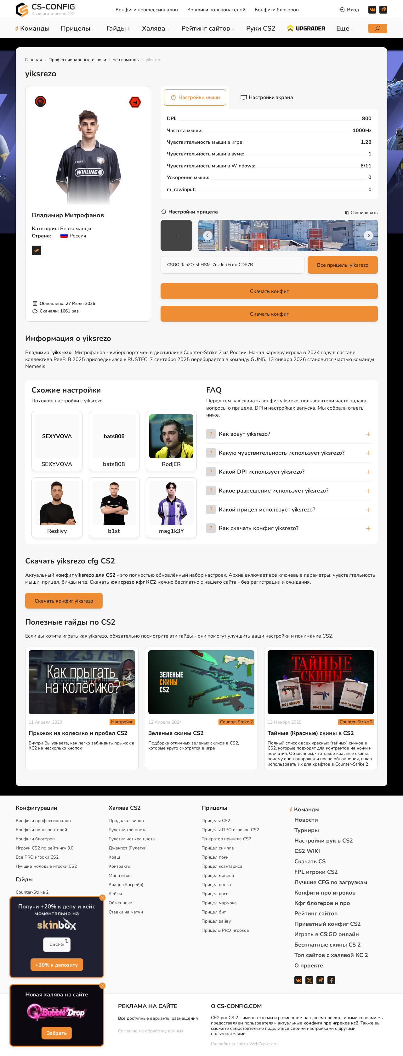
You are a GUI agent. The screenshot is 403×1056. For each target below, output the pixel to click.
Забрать (56, 1033)
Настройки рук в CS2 (323, 840)
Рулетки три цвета (128, 830)
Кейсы (115, 894)
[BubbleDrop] (56, 1012)
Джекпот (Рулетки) (128, 848)
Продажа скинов (126, 821)
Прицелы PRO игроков (225, 930)
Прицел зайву (216, 921)
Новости (306, 820)
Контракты (120, 866)
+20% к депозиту (56, 965)
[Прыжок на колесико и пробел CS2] (82, 682)
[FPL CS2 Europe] (135, 102)
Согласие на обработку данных (150, 1031)
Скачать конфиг (269, 291)
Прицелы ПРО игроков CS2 (230, 830)
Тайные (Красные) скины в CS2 (311, 733)
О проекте (308, 965)
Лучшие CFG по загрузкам (330, 882)
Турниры (306, 830)
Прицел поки (215, 857)
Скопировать (364, 213)
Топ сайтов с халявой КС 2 (331, 955)
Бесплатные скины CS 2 (327, 944)
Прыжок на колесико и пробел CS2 (78, 733)
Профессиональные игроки (77, 60)
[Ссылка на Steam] (36, 250)
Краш (114, 857)
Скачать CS (310, 861)
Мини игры (120, 875)
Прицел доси (215, 894)
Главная (33, 60)
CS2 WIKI (307, 851)
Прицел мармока (219, 903)
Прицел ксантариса (222, 866)
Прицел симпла (218, 848)
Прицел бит (214, 912)
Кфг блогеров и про (322, 903)
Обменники (120, 903)
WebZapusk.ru (263, 1044)
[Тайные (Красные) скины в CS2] (321, 682)
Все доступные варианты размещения (158, 1018)
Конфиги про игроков (324, 892)
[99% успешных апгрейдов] (306, 28)
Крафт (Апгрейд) (126, 885)
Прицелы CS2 (216, 821)
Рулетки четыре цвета (132, 839)
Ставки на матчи (126, 912)
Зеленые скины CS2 (176, 733)
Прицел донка (216, 885)
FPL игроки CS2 (316, 872)
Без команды (125, 60)
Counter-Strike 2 (236, 722)
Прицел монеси (218, 875)
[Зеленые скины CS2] (201, 682)
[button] (261, 246)
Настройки (122, 722)
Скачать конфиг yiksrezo (64, 601)
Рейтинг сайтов (316, 913)
